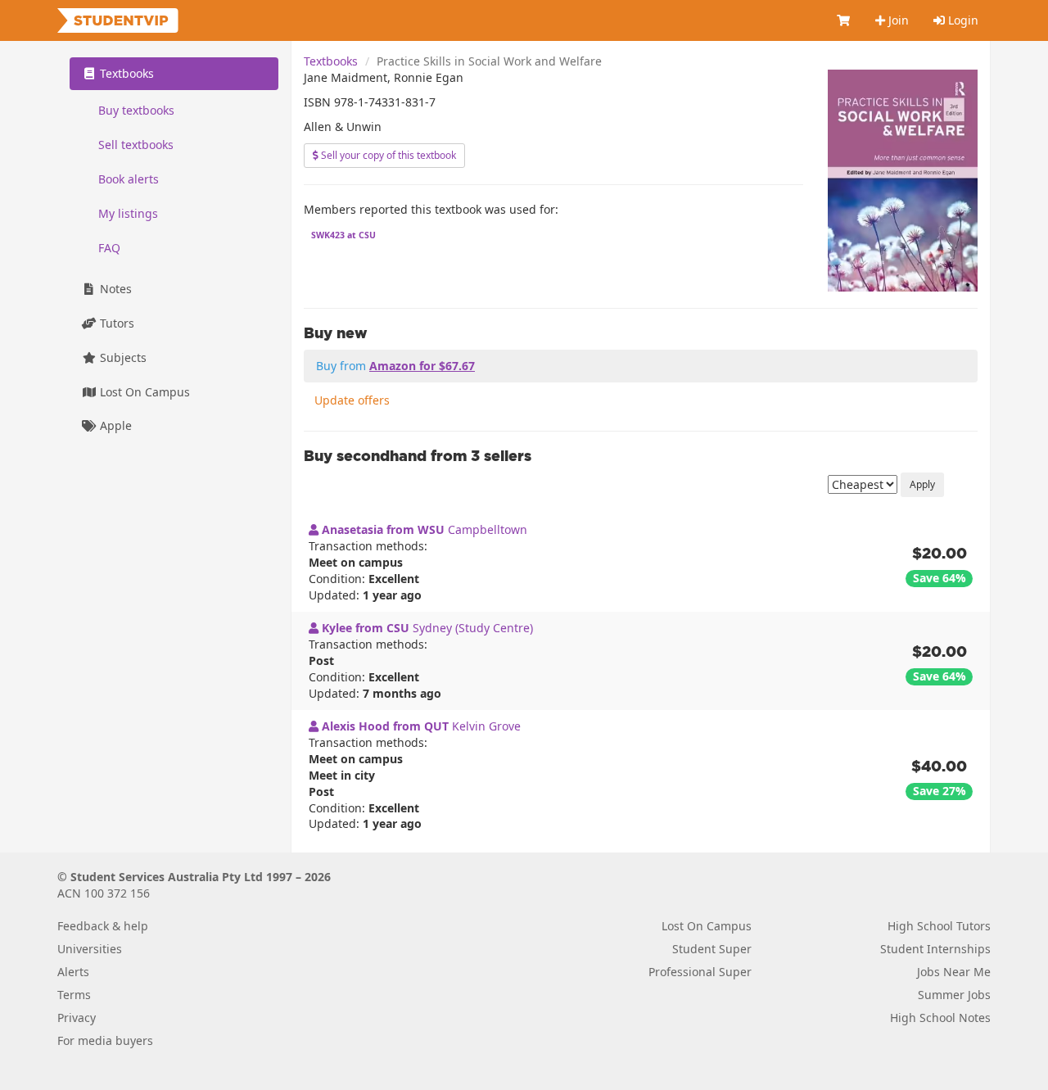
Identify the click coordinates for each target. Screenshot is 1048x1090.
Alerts (73, 971)
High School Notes (940, 1017)
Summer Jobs (954, 994)
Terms (74, 994)
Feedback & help (102, 926)
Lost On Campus (143, 392)
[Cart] (844, 20)
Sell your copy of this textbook (387, 155)
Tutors (115, 323)
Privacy (76, 1017)
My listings (128, 213)
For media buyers (105, 1040)
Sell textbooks (136, 144)
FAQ (109, 248)
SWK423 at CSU (343, 235)
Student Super (712, 949)
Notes (114, 288)
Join (897, 20)
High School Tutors (939, 926)
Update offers (352, 400)
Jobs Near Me (954, 971)
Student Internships (935, 949)
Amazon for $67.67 (422, 365)
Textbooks (331, 61)
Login (961, 20)
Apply (922, 484)
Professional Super (700, 971)
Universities (89, 949)
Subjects (122, 357)
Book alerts (128, 179)
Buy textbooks (136, 110)
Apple (114, 426)
